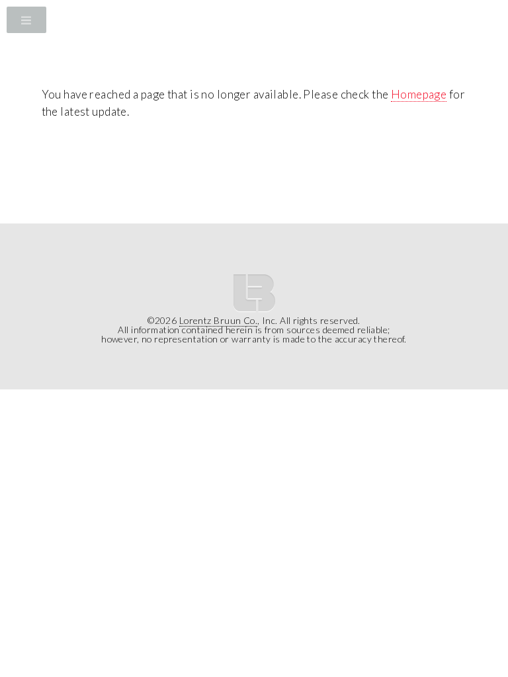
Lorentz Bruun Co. (218, 320)
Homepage (418, 94)
